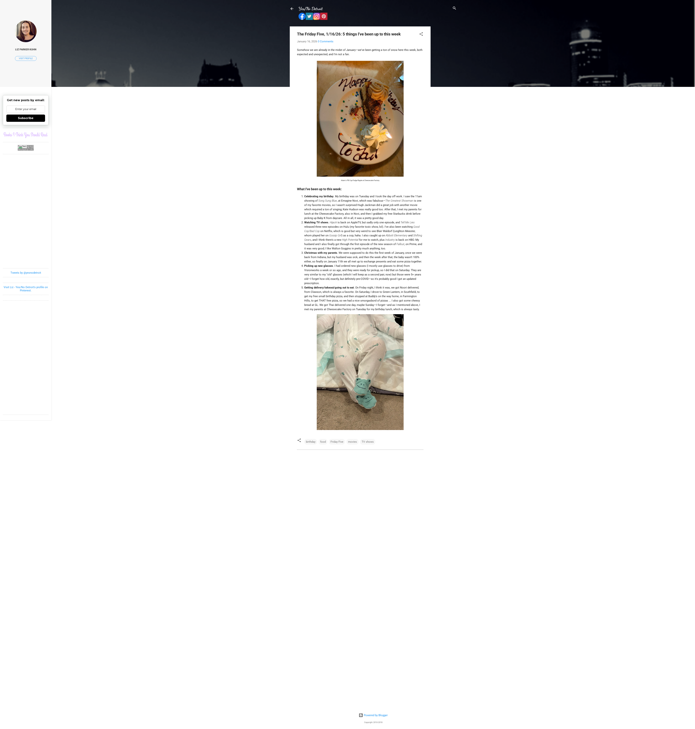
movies (352, 441)
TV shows (368, 441)
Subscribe (25, 118)
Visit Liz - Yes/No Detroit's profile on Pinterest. (26, 289)
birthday (310, 441)
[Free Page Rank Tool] (26, 149)
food (323, 441)
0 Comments (325, 41)
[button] (421, 34)
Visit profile (26, 58)
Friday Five (336, 441)
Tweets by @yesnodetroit (25, 272)
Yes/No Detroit (310, 8)
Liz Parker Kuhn (25, 49)
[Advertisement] (445, 80)
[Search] (454, 8)
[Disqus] (360, 502)
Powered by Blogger (375, 715)
